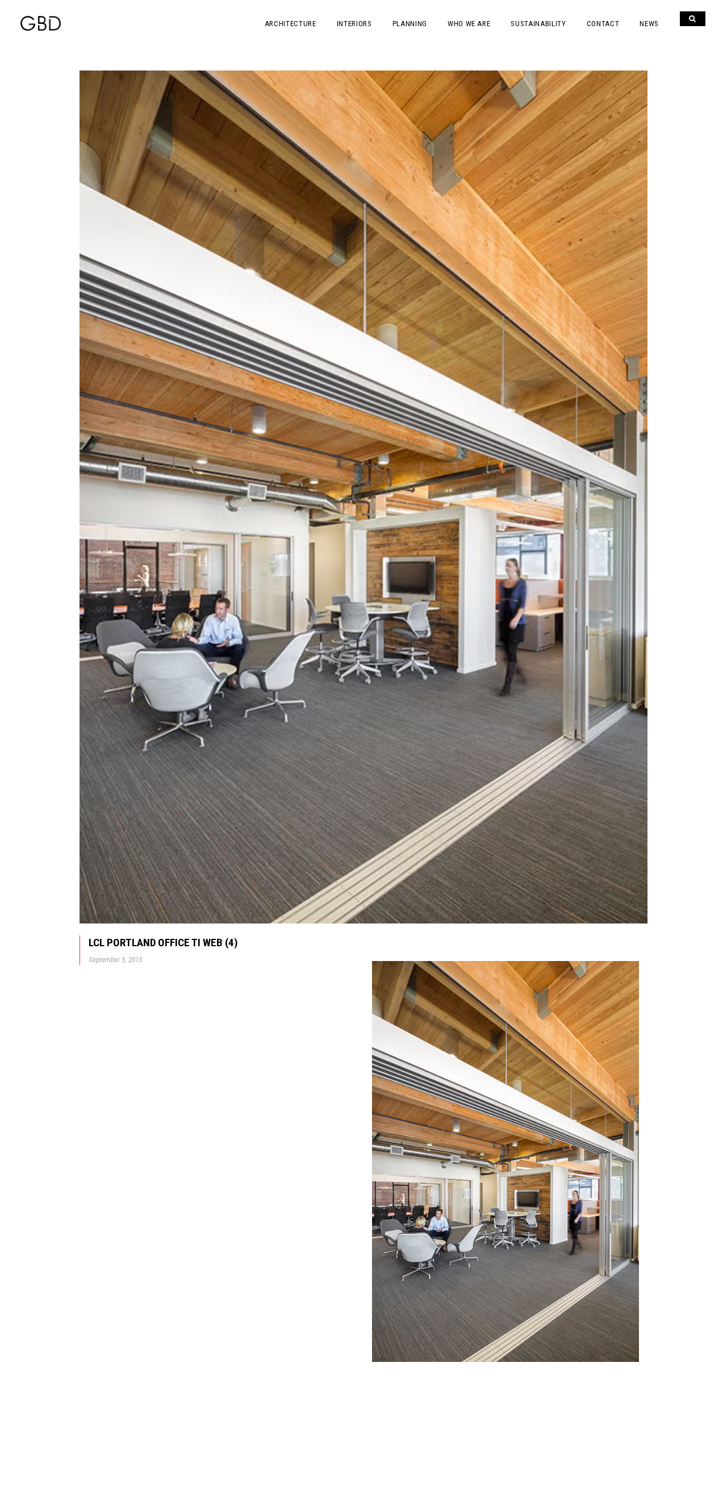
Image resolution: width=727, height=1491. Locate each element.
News (649, 23)
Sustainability (538, 23)
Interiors (354, 23)
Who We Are (469, 23)
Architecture (290, 23)
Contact (603, 23)
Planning (409, 23)
